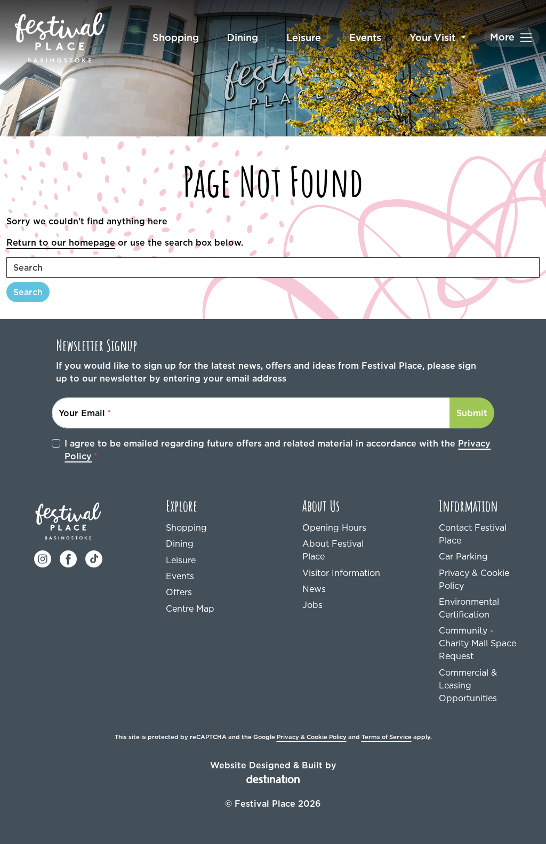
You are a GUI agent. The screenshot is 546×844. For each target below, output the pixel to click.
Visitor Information (341, 573)
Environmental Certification (469, 608)
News (314, 589)
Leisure (303, 37)
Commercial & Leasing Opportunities (468, 685)
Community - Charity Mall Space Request (477, 643)
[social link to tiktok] (93, 558)
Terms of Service (387, 737)
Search (28, 292)
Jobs (312, 605)
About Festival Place (333, 550)
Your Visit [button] (434, 37)
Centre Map (190, 608)
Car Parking (463, 556)
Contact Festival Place (473, 534)
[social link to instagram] (42, 558)
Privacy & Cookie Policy (474, 579)
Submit (471, 413)
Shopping (175, 37)
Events (365, 37)
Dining (242, 37)
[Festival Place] (68, 520)
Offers (179, 592)
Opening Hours (334, 527)
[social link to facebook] (68, 558)
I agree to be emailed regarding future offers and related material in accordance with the (278, 449)
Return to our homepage (60, 242)
